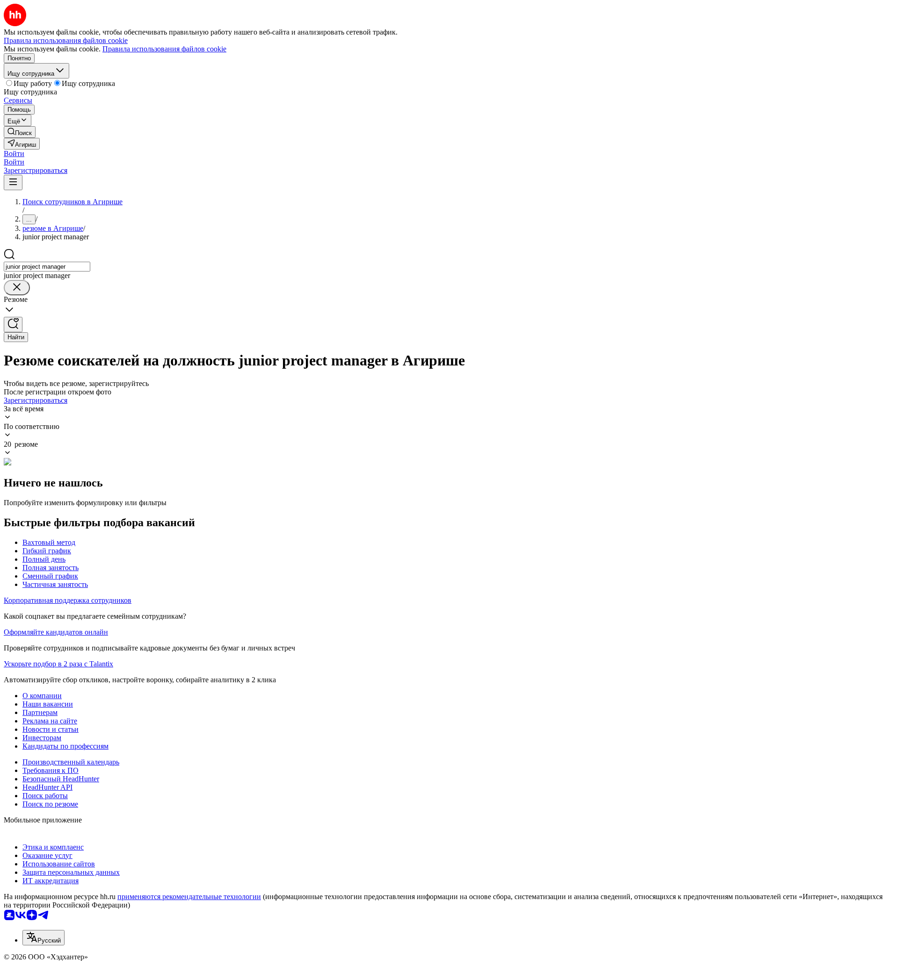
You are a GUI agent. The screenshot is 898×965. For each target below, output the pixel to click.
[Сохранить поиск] (13, 324)
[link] (20, 132)
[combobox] (47, 267)
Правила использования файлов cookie (164, 49)
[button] (14, 153)
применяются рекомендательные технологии (189, 897)
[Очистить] (17, 287)
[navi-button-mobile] (13, 182)
